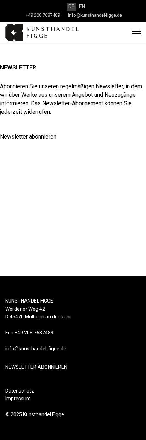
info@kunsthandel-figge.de (95, 15)
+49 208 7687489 (43, 15)
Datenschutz (19, 391)
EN (82, 6)
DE (71, 6)
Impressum (18, 398)
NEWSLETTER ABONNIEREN (36, 367)
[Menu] (136, 33)
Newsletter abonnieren (28, 136)
